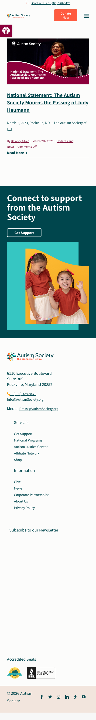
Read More (15, 152)
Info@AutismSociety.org (25, 399)
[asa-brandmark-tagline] (18, 15)
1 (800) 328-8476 (23, 393)
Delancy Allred (20, 141)
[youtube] (84, 697)
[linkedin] (67, 697)
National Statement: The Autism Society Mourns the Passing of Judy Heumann (47, 102)
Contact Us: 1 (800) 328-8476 (50, 3)
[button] (6, 31)
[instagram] (58, 697)
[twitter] (50, 697)
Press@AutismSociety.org (38, 408)
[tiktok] (75, 697)
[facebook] (42, 697)
